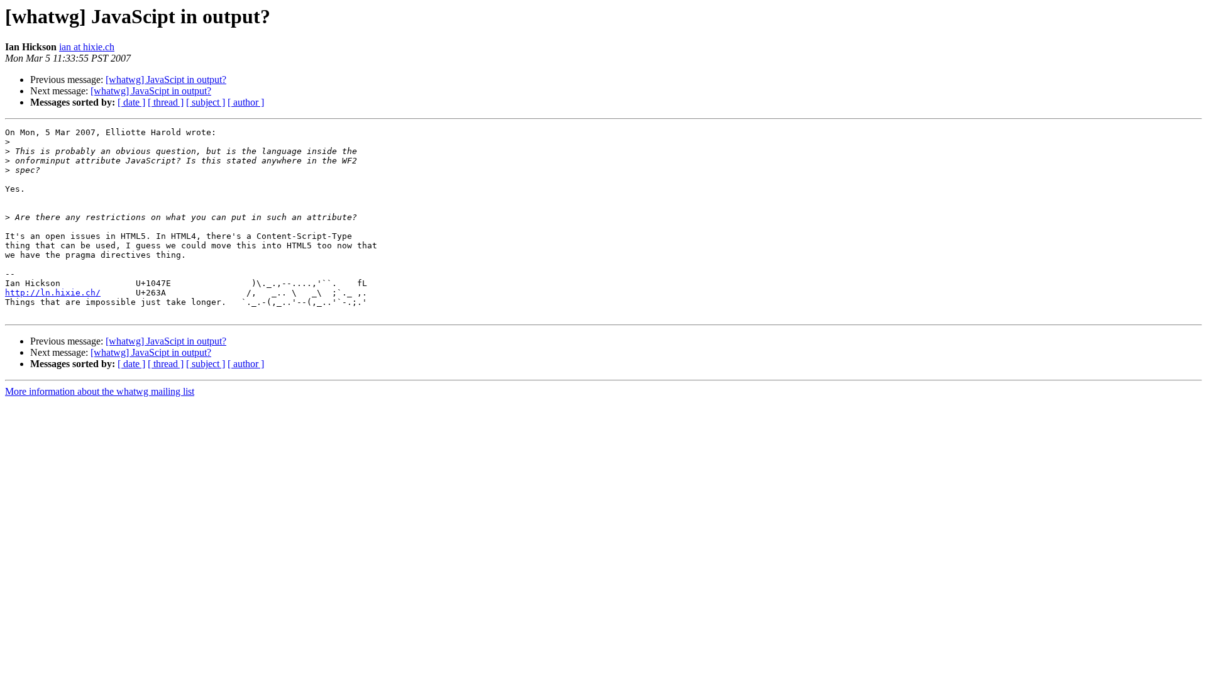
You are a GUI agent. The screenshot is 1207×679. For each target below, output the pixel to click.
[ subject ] (205, 102)
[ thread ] (166, 102)
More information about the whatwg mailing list (99, 391)
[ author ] (246, 102)
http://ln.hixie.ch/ (53, 292)
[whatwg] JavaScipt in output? (166, 79)
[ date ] (131, 102)
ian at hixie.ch (86, 46)
